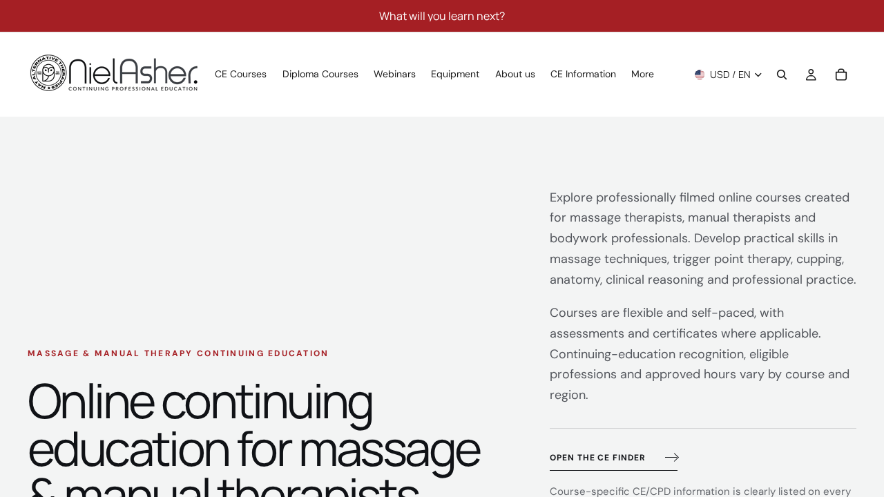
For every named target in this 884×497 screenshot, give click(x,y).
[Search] (782, 74)
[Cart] (841, 74)
